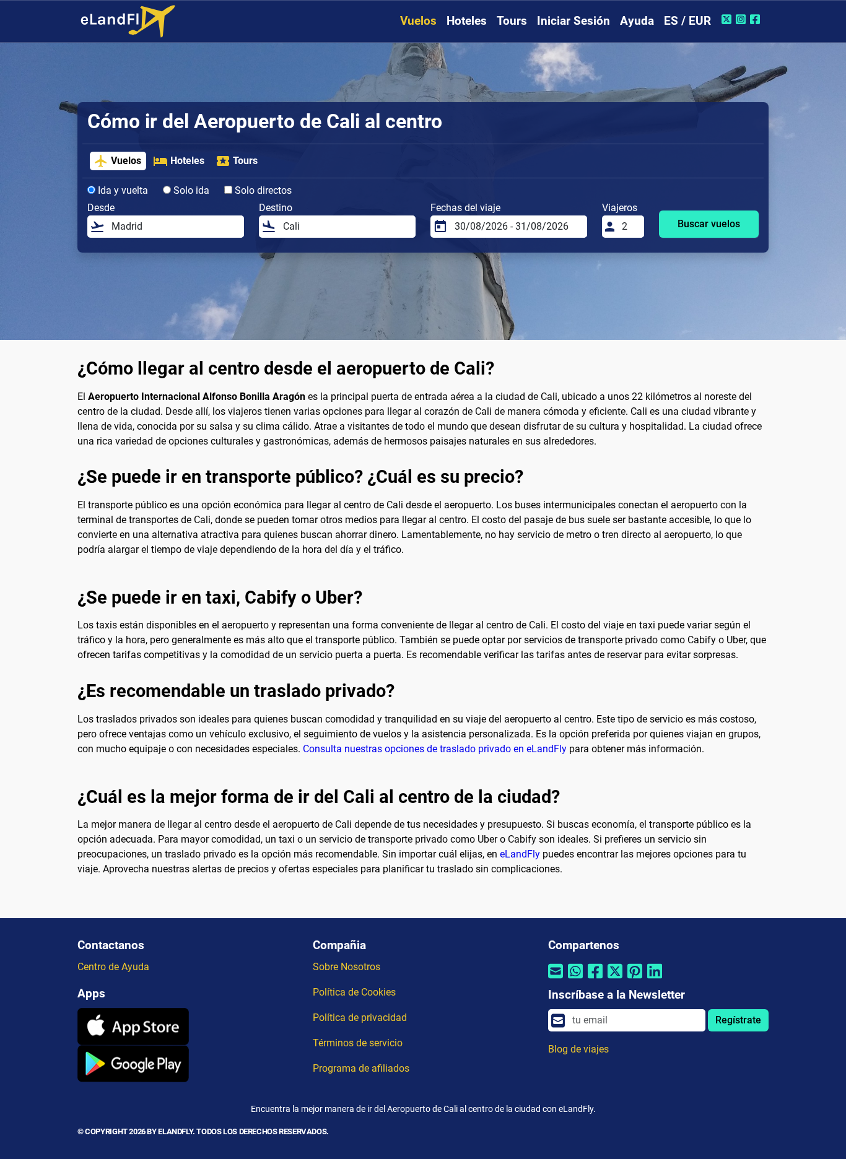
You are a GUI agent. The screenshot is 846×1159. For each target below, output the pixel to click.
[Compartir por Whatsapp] (575, 978)
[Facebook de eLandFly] (756, 19)
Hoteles (467, 21)
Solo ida (190, 190)
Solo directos (262, 190)
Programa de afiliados (361, 1068)
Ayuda (637, 21)
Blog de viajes (578, 1049)
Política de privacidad (360, 1017)
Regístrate (738, 1020)
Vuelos (418, 21)
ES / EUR (687, 21)
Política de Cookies (354, 992)
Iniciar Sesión (573, 21)
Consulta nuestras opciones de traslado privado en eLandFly (435, 749)
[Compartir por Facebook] (595, 978)
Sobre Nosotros (346, 967)
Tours (512, 21)
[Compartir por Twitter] (615, 978)
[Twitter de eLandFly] (728, 19)
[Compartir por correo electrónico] (555, 978)
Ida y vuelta (121, 190)
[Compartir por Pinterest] (634, 978)
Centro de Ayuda (113, 967)
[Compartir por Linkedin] (654, 978)
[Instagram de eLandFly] (742, 19)
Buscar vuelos (709, 224)
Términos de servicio (358, 1043)
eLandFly (520, 854)
